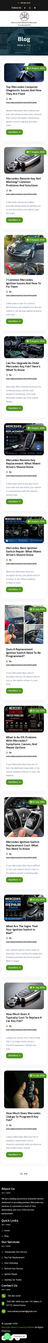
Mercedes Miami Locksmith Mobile (18, 1327)
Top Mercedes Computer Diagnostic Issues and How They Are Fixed (23, 90)
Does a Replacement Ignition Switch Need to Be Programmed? (23, 652)
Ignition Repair (10, 1274)
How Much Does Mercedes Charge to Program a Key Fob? (23, 1116)
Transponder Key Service (15, 1252)
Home (20, 45)
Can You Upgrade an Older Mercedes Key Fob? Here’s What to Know (23, 366)
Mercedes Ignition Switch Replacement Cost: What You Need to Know (22, 845)
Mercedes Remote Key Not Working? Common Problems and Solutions (23, 182)
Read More (13, 132)
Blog (6, 1236)
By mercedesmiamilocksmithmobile (21, 101)
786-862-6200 (25, 3)
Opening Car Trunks (13, 1280)
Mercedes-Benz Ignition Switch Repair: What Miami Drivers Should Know (23, 551)
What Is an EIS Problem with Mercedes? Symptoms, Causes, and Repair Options (21, 742)
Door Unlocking (11, 1263)
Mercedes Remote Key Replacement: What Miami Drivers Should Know (23, 463)
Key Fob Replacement (14, 1257)
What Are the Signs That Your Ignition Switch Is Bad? (22, 929)
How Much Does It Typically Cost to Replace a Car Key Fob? (24, 1017)
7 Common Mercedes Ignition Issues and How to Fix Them (23, 283)
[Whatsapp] (7, 1336)
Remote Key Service (13, 1268)
